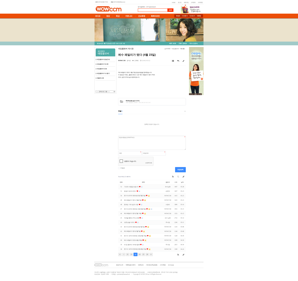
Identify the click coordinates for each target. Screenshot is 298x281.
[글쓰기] (183, 61)
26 (147, 254)
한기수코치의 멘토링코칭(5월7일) (134, 227)
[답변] (178, 61)
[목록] (173, 61)
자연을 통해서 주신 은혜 (131, 218)
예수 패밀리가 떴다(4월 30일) (133, 240)
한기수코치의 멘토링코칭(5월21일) (135, 195)
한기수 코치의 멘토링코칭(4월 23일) (135, 249)
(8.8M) (133, 101)
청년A (154, 7)
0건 (129, 60)
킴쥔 (150, 7)
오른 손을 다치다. (129, 222)
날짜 (182, 182)
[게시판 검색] (178, 177)
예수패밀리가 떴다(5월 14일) (133, 213)
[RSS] (173, 177)
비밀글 (122, 168)
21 (127, 254)
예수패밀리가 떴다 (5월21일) (133, 200)
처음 (120, 254)
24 (139, 254)
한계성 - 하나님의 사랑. (131, 204)
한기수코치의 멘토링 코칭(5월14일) (135, 209)
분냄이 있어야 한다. (130, 191)
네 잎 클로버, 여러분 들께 (132, 244)
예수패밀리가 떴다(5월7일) (132, 231)
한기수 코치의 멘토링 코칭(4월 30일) (135, 236)
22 (131, 254)
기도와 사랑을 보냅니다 (131, 187)
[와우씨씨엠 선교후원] (196, 71)
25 (143, 254)
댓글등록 (180, 169)
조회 (175, 182)
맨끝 (151, 254)
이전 (123, 254)
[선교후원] (191, 9)
